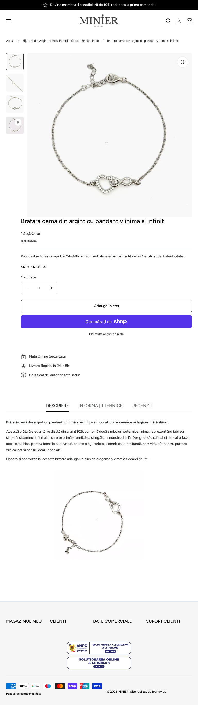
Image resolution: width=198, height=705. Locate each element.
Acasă (10, 41)
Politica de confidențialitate (23, 693)
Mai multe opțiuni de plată (106, 334)
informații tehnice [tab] (100, 405)
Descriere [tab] (57, 405)
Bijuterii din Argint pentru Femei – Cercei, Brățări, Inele (60, 41)
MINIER (123, 691)
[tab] (15, 61)
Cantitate (28, 277)
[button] (8, 20)
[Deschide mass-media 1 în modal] (182, 62)
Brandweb (159, 691)
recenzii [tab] (142, 405)
